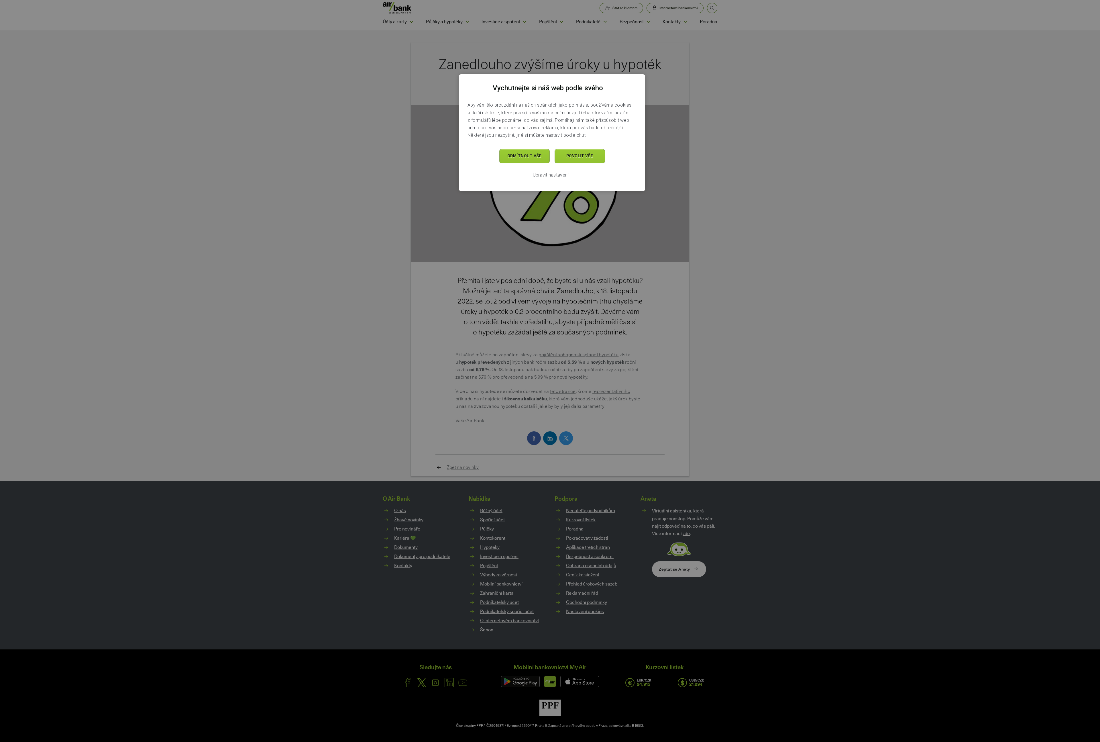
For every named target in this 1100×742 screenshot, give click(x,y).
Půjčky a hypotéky (444, 21)
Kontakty (672, 21)
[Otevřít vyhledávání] (712, 8)
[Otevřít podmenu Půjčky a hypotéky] (467, 21)
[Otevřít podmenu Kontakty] (685, 21)
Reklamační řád (582, 593)
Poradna (708, 21)
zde (686, 533)
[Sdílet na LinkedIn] (550, 438)
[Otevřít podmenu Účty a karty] (411, 21)
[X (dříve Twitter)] (422, 683)
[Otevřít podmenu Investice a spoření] (524, 21)
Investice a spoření (501, 21)
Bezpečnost (632, 21)
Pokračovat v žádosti (587, 538)
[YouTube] (463, 683)
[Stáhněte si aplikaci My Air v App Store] (579, 681)
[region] (552, 132)
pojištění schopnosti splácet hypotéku (578, 354)
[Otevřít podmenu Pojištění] (561, 21)
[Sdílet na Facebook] (534, 438)
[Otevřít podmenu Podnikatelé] (605, 21)
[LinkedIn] (449, 683)
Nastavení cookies (585, 611)
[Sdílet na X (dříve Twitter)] (566, 438)
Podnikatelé (588, 21)
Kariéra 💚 (405, 538)
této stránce (563, 391)
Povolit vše (579, 156)
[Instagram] (435, 683)
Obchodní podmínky (586, 602)
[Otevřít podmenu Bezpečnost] (648, 21)
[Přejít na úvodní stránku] (397, 8)
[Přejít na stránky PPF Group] (550, 708)
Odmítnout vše (524, 156)
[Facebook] (408, 683)
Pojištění (548, 21)
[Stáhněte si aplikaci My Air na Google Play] (520, 681)
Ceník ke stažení (582, 574)
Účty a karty (395, 21)
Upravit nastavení (551, 175)
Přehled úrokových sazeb (591, 584)
